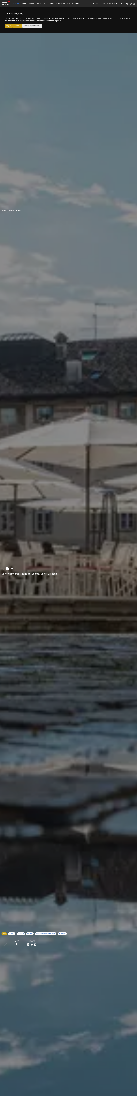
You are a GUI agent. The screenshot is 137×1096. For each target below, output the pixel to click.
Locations (16, 4)
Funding (70, 4)
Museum (21, 933)
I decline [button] (17, 26)
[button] (83, 4)
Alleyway (62, 933)
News (52, 4)
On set (46, 4)
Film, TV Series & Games (31, 4)
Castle (11, 933)
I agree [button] (8, 26)
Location (11, 211)
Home (4, 211)
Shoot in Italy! (109, 4)
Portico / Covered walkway (45, 933)
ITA (93, 4)
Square (29, 933)
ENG (97, 4)
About (78, 4)
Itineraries (60, 4)
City (4, 933)
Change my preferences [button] (32, 26)
